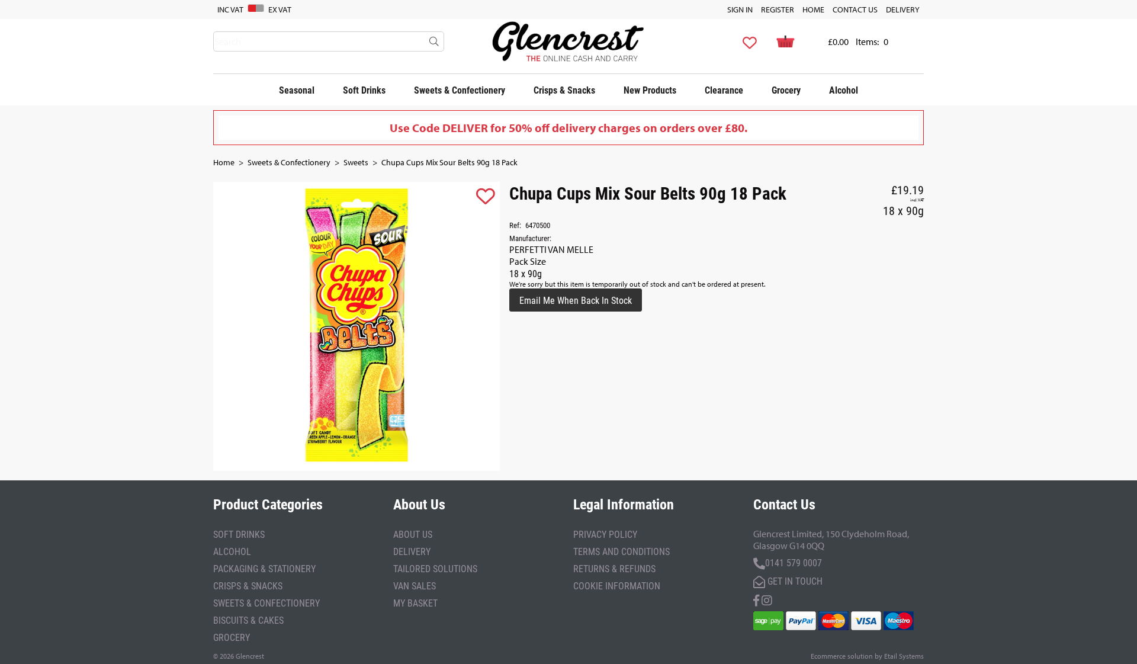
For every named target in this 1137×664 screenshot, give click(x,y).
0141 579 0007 (793, 562)
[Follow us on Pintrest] (767, 599)
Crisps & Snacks (564, 90)
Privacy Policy (605, 534)
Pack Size (527, 261)
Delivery (903, 9)
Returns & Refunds (614, 568)
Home (813, 9)
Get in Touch (794, 581)
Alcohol (843, 90)
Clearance (724, 90)
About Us (412, 534)
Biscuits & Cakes (248, 620)
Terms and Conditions (621, 551)
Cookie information (616, 585)
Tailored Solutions (435, 568)
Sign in (740, 9)
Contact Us (855, 9)
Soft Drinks (364, 90)
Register (777, 9)
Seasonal (296, 90)
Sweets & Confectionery (459, 90)
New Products (650, 90)
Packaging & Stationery (264, 568)
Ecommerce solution (842, 656)
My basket (415, 602)
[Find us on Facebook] (756, 599)
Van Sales (414, 585)
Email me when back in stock (575, 300)
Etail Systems (904, 656)
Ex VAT (279, 9)
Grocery (786, 90)
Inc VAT (230, 9)
